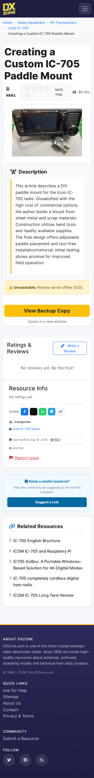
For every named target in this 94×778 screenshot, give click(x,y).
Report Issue (26, 457)
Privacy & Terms (18, 715)
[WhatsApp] (42, 411)
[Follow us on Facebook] (25, 760)
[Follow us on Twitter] (9, 760)
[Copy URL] (60, 411)
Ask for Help (15, 690)
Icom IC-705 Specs (26, 429)
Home (8, 23)
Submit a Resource (21, 738)
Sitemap (11, 696)
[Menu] (85, 8)
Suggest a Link (47, 502)
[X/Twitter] (33, 411)
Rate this (59, 92)
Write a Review (71, 348)
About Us (12, 703)
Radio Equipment (31, 23)
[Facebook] (24, 411)
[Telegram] (51, 411)
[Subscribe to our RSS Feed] (42, 760)
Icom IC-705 (18, 28)
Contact (10, 709)
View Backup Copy (47, 311)
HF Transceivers (63, 23)
